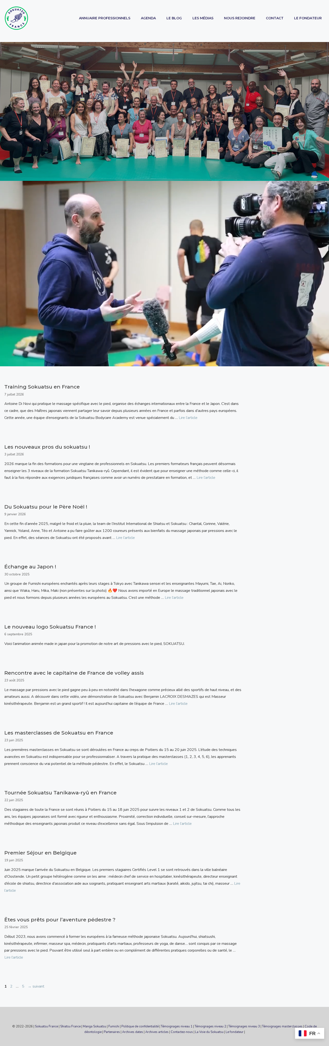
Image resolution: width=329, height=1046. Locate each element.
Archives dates (132, 1032)
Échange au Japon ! (30, 567)
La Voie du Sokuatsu (209, 1032)
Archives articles (157, 1032)
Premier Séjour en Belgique (40, 853)
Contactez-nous (182, 1032)
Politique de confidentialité (140, 1026)
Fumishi (113, 1026)
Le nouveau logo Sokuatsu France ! (50, 627)
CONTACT (274, 18)
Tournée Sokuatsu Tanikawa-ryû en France (60, 793)
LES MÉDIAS (202, 18)
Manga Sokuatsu (94, 1026)
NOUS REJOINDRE (239, 18)
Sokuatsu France (46, 1026)
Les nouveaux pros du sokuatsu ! (47, 447)
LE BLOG (174, 18)
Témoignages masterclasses (282, 1026)
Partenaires (112, 1032)
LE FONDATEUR (308, 18)
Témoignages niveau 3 (244, 1026)
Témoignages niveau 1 (176, 1026)
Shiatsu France (70, 1026)
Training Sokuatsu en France (42, 387)
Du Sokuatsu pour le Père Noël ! (45, 507)
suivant (36, 986)
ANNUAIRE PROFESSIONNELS (104, 18)
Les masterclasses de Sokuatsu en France (58, 733)
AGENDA (148, 18)
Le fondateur (234, 1032)
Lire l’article (188, 417)
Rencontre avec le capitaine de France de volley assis (74, 673)
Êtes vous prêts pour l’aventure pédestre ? (59, 920)
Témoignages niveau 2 (210, 1026)
